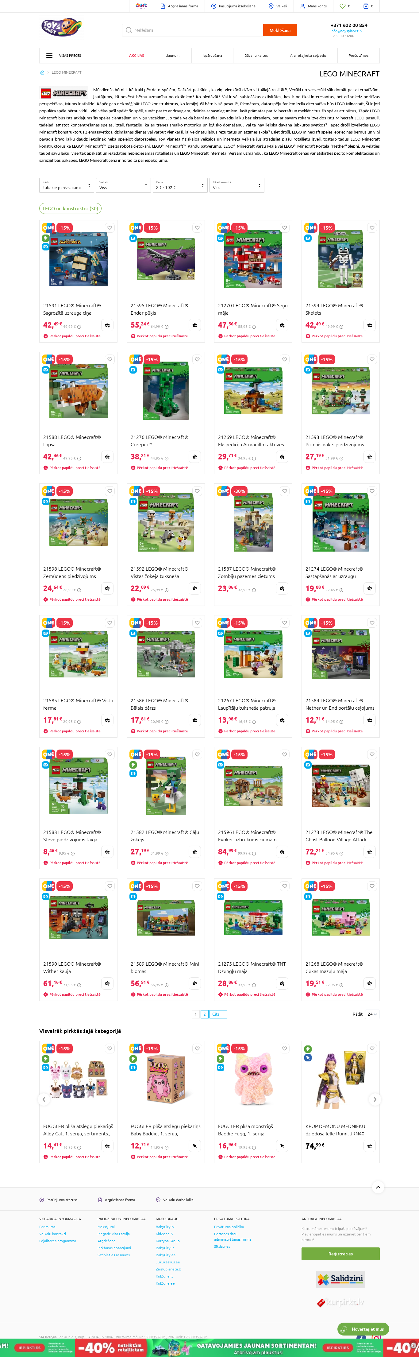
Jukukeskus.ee (168, 1262)
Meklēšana (280, 30)
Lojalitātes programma (57, 1241)
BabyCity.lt (165, 1248)
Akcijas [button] (136, 55)
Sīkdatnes (222, 1246)
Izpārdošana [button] (212, 55)
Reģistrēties (341, 1253)
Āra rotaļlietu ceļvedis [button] (308, 55)
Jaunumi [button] (173, 55)
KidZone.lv (164, 1234)
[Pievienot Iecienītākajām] (109, 227)
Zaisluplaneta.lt (168, 1269)
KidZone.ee (165, 1283)
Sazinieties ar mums (114, 1255)
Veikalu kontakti (52, 1234)
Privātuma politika (229, 1227)
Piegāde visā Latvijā (114, 1234)
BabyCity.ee (166, 1255)
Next (375, 1099)
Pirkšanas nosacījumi (114, 1248)
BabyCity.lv (165, 1227)
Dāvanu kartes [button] (256, 55)
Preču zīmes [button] (358, 55)
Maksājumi (106, 1227)
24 (370, 1014)
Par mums (47, 1227)
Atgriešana (106, 1241)
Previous (44, 1099)
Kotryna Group (168, 1241)
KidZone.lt (164, 1276)
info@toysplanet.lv (346, 31)
